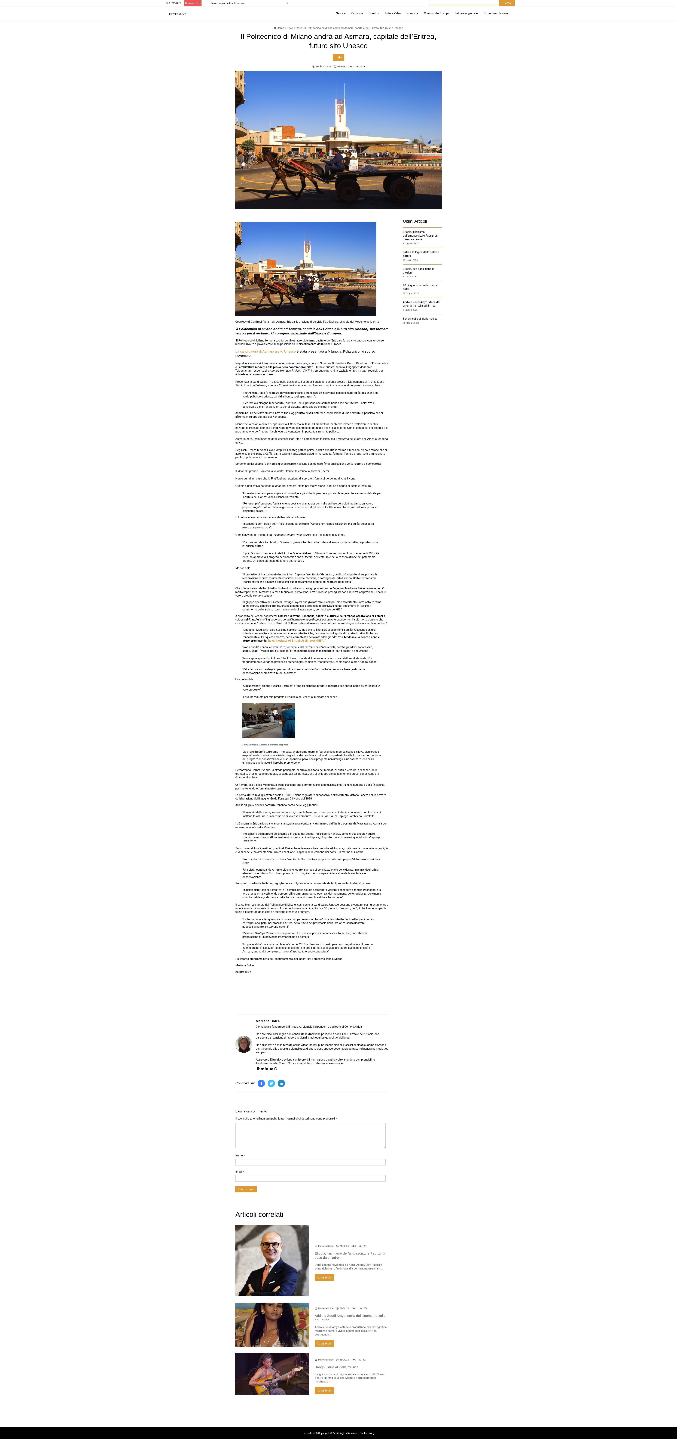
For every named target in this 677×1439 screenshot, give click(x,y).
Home (280, 28)
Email (239, 1171)
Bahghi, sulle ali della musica (420, 318)
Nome (240, 1155)
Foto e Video (393, 13)
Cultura (355, 13)
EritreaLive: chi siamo (496, 13)
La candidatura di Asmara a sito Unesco (266, 351)
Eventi (372, 13)
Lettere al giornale (466, 13)
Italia (299, 28)
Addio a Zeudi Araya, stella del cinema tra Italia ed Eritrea (238, 3)
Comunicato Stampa (436, 13)
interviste (412, 13)
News (339, 13)
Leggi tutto (324, 1277)
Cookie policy (367, 1433)
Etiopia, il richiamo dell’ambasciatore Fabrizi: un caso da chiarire (420, 235)
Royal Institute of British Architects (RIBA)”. (297, 640)
